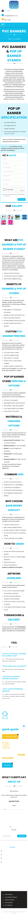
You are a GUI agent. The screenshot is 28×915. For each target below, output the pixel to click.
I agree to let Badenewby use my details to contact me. (14, 195)
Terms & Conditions (9, 887)
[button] (4, 809)
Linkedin (11, 862)
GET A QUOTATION (9, 885)
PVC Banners (8, 905)
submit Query (21, 199)
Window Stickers (9, 900)
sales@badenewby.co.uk (16, 855)
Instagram (10, 858)
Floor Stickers (9, 902)
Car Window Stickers (11, 897)
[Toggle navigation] (3, 24)
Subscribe (22, 836)
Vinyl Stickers (9, 894)
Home (9, 39)
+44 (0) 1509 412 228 (10, 736)
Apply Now (7, 765)
